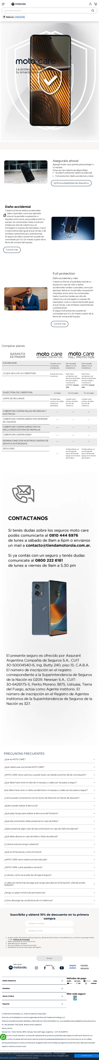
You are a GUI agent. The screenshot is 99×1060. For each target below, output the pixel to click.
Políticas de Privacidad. (21, 939)
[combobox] (49, 10)
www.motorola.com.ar (75, 1039)
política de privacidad (7, 1056)
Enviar (49, 958)
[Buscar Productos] (93, 10)
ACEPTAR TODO (86, 1055)
